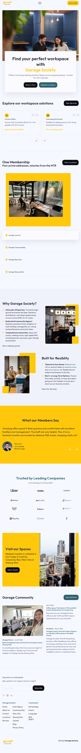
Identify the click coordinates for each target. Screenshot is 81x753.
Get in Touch (73, 3)
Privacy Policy (18, 727)
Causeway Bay (19, 710)
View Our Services (49, 389)
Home (4, 707)
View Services (71, 103)
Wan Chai (17, 713)
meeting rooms (70, 367)
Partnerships (34, 707)
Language (33, 713)
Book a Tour (30, 85)
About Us (6, 710)
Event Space (18, 707)
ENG (30, 717)
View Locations (70, 162)
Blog (14, 724)
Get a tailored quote (11, 346)
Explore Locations (48, 85)
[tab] (40, 235)
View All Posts (71, 597)
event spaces (53, 370)
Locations (6, 717)
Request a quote (14, 553)
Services (5, 720)
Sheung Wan (18, 717)
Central (16, 720)
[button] (39, 3)
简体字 (31, 719)
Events (31, 710)
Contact (5, 713)
